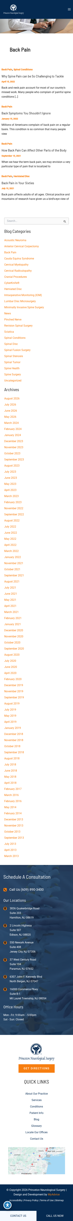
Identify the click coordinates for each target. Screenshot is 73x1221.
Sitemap (59, 1200)
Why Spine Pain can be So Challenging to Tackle (33, 76)
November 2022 (13, 508)
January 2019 (12, 728)
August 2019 (12, 703)
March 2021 (11, 612)
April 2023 (10, 490)
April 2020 (10, 673)
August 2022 (12, 520)
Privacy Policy (31, 1200)
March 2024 (11, 423)
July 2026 (10, 404)
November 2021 (13, 563)
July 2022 (10, 526)
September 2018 (14, 752)
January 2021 (12, 624)
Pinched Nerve (12, 319)
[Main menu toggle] (69, 9)
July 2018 (10, 764)
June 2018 (10, 770)
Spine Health (12, 368)
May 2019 (10, 715)
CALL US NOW (54, 1215)
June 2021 (10, 593)
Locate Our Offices (36, 1132)
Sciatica (9, 331)
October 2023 (12, 453)
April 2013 (10, 850)
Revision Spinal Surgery (18, 325)
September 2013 (14, 837)
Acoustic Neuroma (15, 240)
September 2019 (14, 697)
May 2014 (10, 807)
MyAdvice (54, 1194)
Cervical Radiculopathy (18, 270)
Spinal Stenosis (13, 356)
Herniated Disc (22, 176)
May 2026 (10, 416)
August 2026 (12, 398)
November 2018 (13, 740)
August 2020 (12, 654)
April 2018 (10, 782)
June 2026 (10, 410)
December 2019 (13, 685)
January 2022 (12, 557)
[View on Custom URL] (36, 1160)
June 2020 (10, 667)
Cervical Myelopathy (16, 264)
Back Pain (7, 69)
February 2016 (13, 801)
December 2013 (13, 819)
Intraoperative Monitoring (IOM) (23, 295)
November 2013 (13, 825)
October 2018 (12, 746)
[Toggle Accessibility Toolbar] (7, 1205)
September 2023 (14, 459)
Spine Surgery (12, 374)
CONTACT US (18, 1215)
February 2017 (13, 789)
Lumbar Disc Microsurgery (20, 301)
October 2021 (12, 569)
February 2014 (13, 813)
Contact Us (36, 1138)
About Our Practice (36, 1093)
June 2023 (10, 477)
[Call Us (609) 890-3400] (23, 889)
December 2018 (13, 734)
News (7, 313)
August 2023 (12, 465)
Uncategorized (12, 380)
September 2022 (14, 514)
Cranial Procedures (15, 276)
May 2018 (10, 776)
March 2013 (11, 856)
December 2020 (13, 630)
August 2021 (12, 581)
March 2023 (11, 496)
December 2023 (13, 441)
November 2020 (13, 636)
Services (37, 1100)
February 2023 (13, 502)
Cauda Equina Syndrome (19, 258)
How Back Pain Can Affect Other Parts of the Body (34, 150)
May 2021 (10, 599)
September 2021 (14, 575)
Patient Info (36, 1113)
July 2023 (10, 471)
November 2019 (13, 691)
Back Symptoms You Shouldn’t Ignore (26, 113)
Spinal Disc (11, 344)
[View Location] (6, 908)
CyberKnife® (12, 283)
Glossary (36, 1125)
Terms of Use (46, 1200)
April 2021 (10, 606)
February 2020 (13, 679)
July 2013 (10, 843)
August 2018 (12, 758)
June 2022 (10, 532)
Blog (36, 1119)
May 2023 (10, 484)
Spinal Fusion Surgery (17, 350)
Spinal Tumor (12, 362)
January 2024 (12, 435)
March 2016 (11, 795)
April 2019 (10, 721)
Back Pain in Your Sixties (18, 183)
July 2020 (10, 660)
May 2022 (10, 538)
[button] (37, 1068)
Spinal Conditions (23, 69)
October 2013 (12, 831)
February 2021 (13, 618)
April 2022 (10, 545)
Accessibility (15, 1200)
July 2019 (10, 709)
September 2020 (14, 648)
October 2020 (12, 642)
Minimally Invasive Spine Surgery (24, 307)
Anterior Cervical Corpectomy (21, 246)
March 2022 (11, 551)
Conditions (36, 1106)
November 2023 (13, 447)
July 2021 (10, 587)
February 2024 (13, 429)
